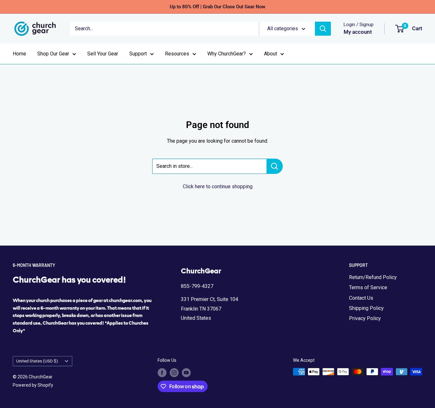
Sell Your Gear (102, 54)
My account (358, 32)
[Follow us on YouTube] (186, 372)
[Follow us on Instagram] (174, 372)
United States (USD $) (37, 360)
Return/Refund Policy (373, 277)
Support (138, 54)
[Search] (323, 29)
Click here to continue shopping (218, 186)
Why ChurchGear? (226, 54)
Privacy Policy (365, 318)
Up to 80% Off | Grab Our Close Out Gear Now (217, 7)
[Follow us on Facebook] (162, 372)
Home (19, 54)
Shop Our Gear (53, 54)
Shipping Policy (366, 308)
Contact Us (361, 298)
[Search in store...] (275, 166)
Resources (177, 54)
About (270, 54)
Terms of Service (368, 287)
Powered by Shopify (33, 385)
